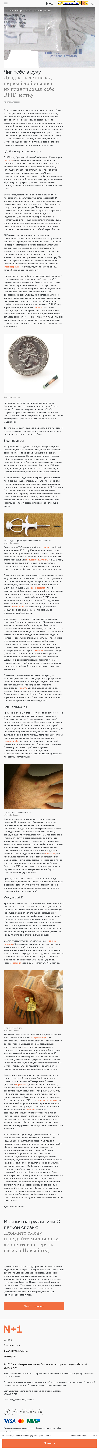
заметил (39, 307)
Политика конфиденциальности (84, 1436)
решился (8, 160)
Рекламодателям (16, 1350)
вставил (17, 963)
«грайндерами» (12, 266)
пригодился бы (11, 741)
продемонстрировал (47, 1100)
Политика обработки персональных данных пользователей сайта (32, 1428)
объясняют (38, 650)
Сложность (12, 1345)
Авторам (10, 1356)
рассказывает (38, 587)
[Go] (5, 3)
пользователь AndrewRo (38, 559)
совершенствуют (39, 1037)
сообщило (50, 853)
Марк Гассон (21, 1084)
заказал (46, 547)
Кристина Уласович (12, 102)
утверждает (18, 606)
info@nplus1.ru (28, 1400)
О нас (8, 1339)
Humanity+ (23, 688)
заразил (31, 1109)
